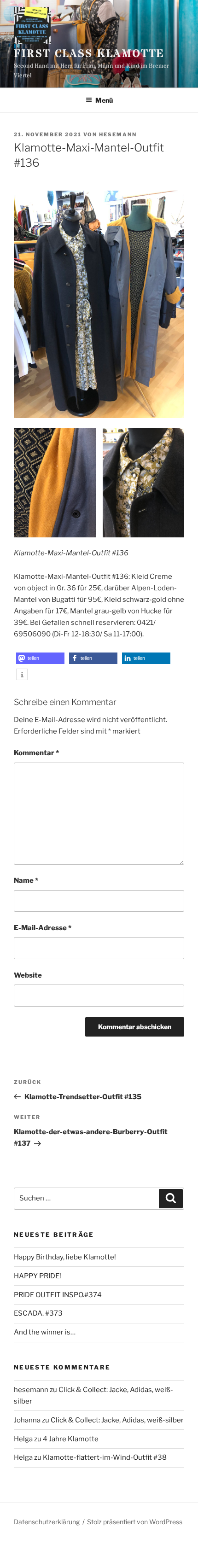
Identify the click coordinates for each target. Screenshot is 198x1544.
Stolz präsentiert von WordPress (134, 1522)
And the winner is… (45, 1332)
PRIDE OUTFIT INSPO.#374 (58, 1295)
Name (26, 880)
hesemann (118, 134)
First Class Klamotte (89, 54)
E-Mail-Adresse (42, 928)
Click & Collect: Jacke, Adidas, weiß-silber (117, 1420)
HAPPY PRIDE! (37, 1276)
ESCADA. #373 (38, 1313)
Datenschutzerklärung (47, 1522)
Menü (104, 100)
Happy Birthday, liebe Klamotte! (65, 1257)
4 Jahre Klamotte (71, 1439)
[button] (40, 658)
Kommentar (36, 753)
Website (28, 975)
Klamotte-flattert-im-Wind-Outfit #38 (105, 1457)
